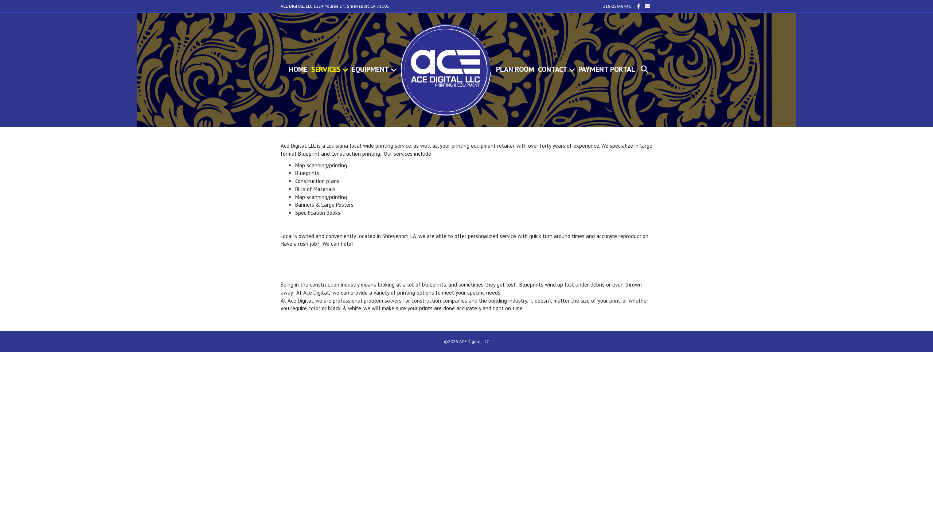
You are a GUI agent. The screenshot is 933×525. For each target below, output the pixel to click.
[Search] (641, 69)
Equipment (370, 69)
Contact (552, 69)
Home (298, 69)
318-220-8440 (617, 6)
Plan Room (515, 69)
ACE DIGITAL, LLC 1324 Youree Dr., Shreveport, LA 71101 (335, 6)
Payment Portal (606, 69)
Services (326, 69)
